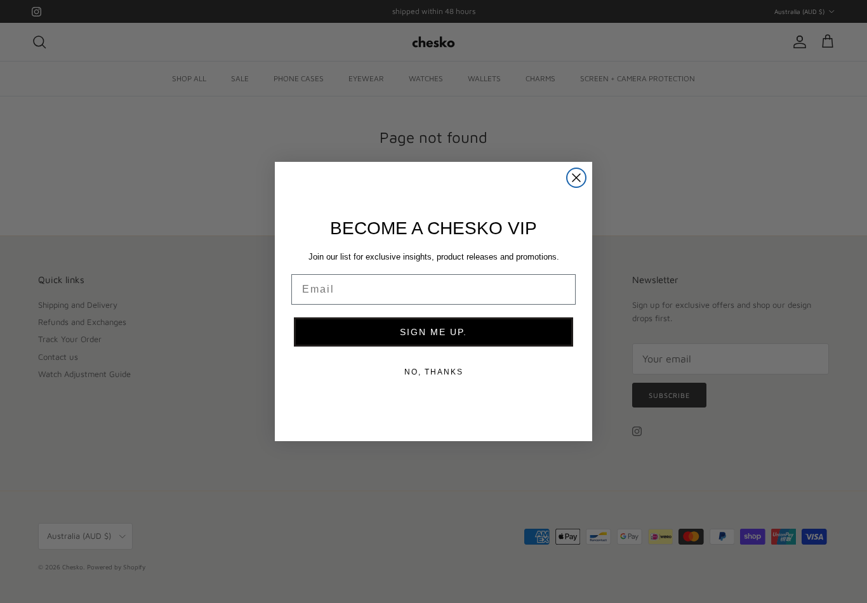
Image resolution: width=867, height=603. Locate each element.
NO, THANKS (433, 372)
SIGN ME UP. (433, 332)
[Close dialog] (576, 177)
